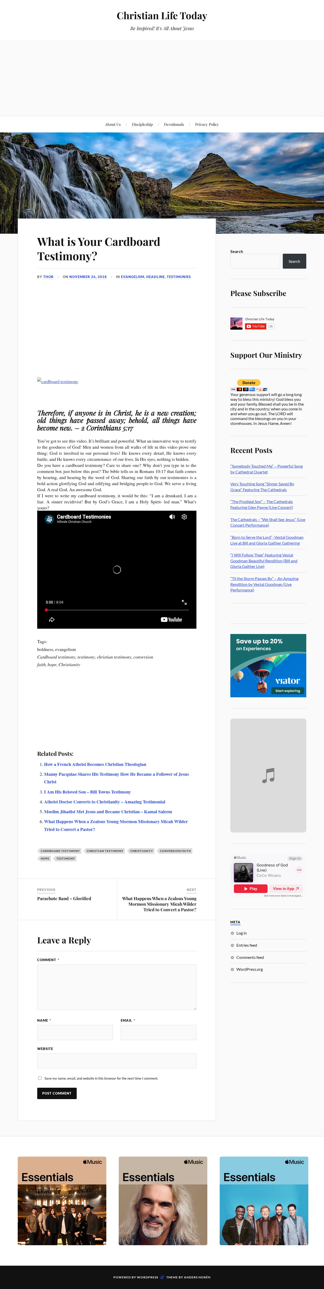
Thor (48, 277)
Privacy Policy (207, 124)
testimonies (179, 277)
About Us (113, 124)
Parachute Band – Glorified (64, 898)
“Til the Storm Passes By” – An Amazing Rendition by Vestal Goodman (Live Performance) (264, 584)
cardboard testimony (60, 850)
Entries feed (246, 945)
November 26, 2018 (88, 277)
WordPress (147, 1277)
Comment (48, 960)
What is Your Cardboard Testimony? (98, 248)
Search (236, 251)
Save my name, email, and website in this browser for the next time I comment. (101, 1078)
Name (44, 1020)
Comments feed (250, 957)
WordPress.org (249, 969)
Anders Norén (197, 1277)
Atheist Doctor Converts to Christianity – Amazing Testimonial (104, 801)
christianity (141, 850)
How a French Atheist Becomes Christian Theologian (95, 764)
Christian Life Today (162, 15)
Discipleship (142, 124)
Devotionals (174, 124)
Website (45, 1049)
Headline (155, 277)
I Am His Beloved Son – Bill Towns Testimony (87, 791)
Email (128, 1020)
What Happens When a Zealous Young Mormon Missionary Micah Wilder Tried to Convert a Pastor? (159, 904)
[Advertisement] (162, 78)
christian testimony (105, 850)
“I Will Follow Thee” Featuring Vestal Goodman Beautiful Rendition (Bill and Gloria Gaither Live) (263, 560)
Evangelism (132, 277)
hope (45, 858)
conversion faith (175, 850)
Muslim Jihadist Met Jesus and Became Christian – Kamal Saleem (108, 811)
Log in (241, 932)
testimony (65, 858)
